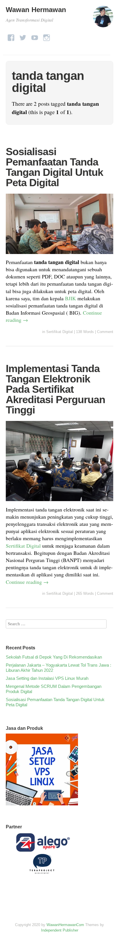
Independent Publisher (59, 930)
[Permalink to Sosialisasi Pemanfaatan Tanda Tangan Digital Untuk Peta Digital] (59, 254)
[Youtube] (34, 36)
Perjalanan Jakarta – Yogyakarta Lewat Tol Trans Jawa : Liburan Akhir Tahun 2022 (58, 668)
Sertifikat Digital (59, 332)
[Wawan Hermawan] (103, 19)
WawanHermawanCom (65, 925)
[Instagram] (46, 36)
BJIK (70, 298)
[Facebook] (11, 36)
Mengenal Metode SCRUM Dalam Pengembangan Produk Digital (53, 689)
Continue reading (27, 581)
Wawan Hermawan (36, 10)
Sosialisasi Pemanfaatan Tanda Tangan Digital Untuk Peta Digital (54, 167)
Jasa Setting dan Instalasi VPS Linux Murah (47, 678)
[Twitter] (23, 36)
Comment (105, 332)
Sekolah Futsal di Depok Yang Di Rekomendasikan (54, 657)
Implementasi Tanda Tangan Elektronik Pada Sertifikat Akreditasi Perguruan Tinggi (55, 389)
